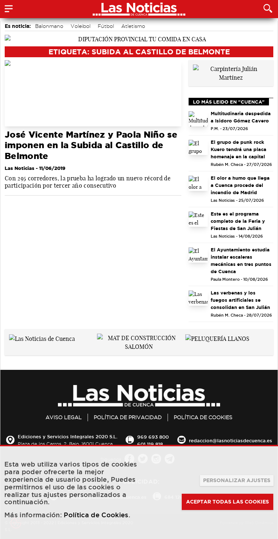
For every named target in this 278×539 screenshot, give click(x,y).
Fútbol (106, 26)
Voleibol (80, 26)
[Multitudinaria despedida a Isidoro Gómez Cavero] (198, 118)
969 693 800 (153, 436)
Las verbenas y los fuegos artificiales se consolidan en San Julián (240, 300)
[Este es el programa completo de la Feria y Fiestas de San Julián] (198, 219)
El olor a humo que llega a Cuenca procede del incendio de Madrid (240, 185)
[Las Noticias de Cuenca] (42, 338)
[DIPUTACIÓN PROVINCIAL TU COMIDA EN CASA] (139, 38)
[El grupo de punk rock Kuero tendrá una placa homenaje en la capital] (198, 147)
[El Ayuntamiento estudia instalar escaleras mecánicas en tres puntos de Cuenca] (198, 255)
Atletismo (133, 26)
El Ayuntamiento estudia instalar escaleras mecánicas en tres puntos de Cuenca (241, 260)
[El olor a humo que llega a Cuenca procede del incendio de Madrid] (198, 183)
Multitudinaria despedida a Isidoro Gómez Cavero (241, 117)
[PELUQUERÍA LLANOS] (217, 338)
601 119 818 (150, 444)
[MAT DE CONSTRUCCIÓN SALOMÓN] (139, 341)
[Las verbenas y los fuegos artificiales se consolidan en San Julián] (198, 298)
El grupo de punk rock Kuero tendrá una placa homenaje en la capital (238, 149)
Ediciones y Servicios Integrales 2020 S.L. (67, 436)
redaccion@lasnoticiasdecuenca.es (230, 440)
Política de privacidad (128, 417)
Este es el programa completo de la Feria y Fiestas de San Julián (238, 221)
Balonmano (49, 26)
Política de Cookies (203, 417)
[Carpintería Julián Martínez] (231, 72)
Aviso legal (64, 417)
